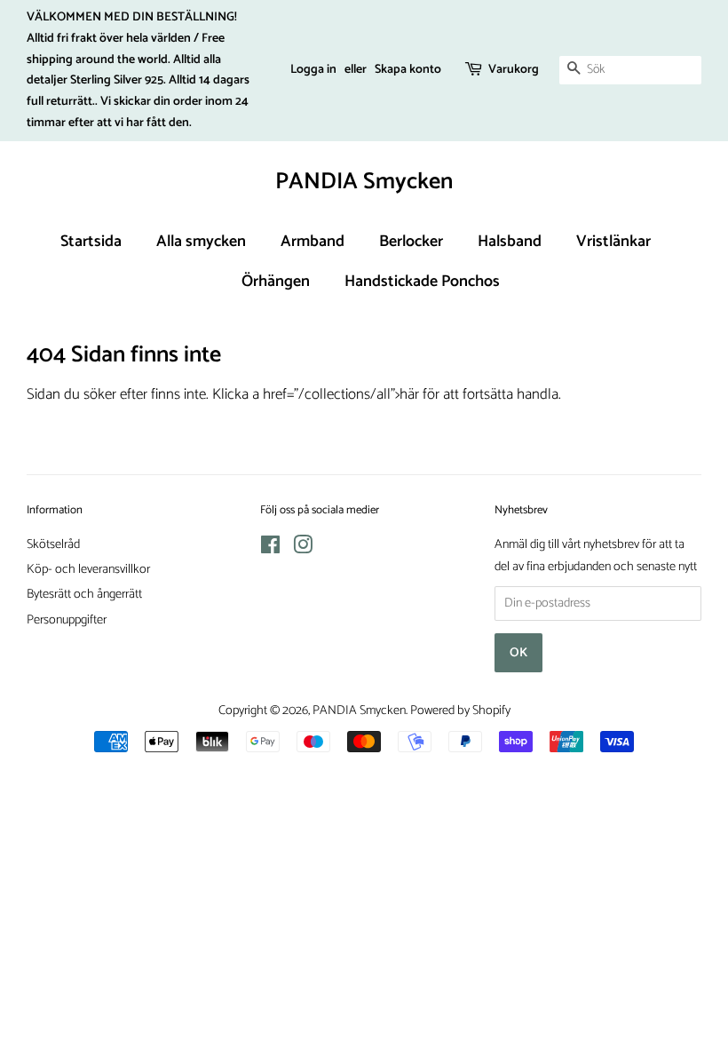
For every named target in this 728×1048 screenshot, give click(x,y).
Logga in (313, 70)
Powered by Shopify (460, 710)
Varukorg (513, 70)
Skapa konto (408, 70)
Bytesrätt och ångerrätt (84, 594)
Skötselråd (53, 544)
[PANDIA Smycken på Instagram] (303, 549)
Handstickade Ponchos (422, 281)
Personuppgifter (67, 620)
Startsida (91, 241)
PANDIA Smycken (364, 181)
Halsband (510, 241)
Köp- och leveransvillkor (88, 569)
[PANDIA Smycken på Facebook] (270, 549)
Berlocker (411, 241)
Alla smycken (201, 241)
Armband (312, 241)
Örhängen (275, 281)
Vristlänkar (613, 241)
